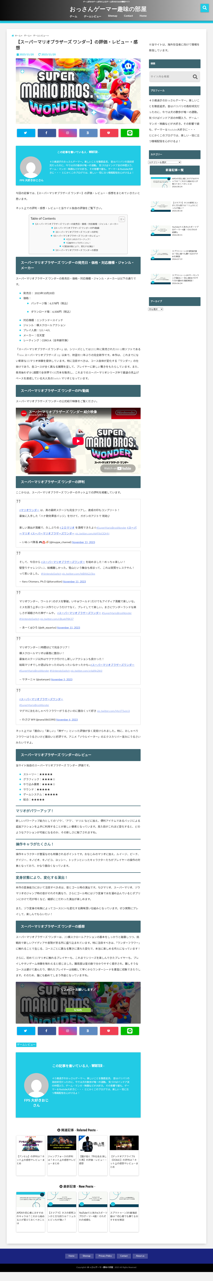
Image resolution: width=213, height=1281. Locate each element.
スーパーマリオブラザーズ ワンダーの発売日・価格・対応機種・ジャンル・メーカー (77, 224)
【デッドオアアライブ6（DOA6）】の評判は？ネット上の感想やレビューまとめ (124, 1161)
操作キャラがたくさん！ (80, 243)
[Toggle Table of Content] (120, 219)
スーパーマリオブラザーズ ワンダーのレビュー (77, 236)
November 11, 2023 (83, 542)
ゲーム (73, 16)
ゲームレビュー (92, 16)
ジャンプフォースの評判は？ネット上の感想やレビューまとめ (62, 1160)
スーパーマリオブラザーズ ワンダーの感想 (77, 250)
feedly (79, 1010)
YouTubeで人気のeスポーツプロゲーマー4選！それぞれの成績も (93, 1216)
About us (140, 1256)
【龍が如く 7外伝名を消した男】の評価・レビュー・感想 (93, 1160)
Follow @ (78, 999)
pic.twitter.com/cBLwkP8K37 (57, 619)
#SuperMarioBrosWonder (111, 527)
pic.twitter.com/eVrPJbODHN (92, 533)
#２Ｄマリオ (67, 527)
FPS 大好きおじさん (32, 180)
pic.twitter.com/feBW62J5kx (78, 573)
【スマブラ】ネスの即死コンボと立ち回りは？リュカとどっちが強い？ (62, 1216)
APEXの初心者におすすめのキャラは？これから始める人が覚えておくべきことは (31, 1218)
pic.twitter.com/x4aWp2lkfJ (86, 671)
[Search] (195, 77)
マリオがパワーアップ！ (80, 239)
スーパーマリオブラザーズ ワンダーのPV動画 (77, 228)
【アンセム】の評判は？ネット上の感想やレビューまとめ (31, 1160)
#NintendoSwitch (51, 573)
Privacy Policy (105, 1256)
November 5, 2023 (61, 679)
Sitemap (112, 16)
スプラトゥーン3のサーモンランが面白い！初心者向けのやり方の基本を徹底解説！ (185, 278)
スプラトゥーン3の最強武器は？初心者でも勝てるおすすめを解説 (124, 1216)
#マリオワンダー (29, 510)
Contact (128, 16)
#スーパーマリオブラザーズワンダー (53, 533)
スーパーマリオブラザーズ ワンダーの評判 (77, 232)
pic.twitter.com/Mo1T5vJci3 (113, 711)
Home (143, 16)
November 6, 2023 (67, 719)
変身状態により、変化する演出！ (80, 246)
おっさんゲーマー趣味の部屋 (108, 8)
